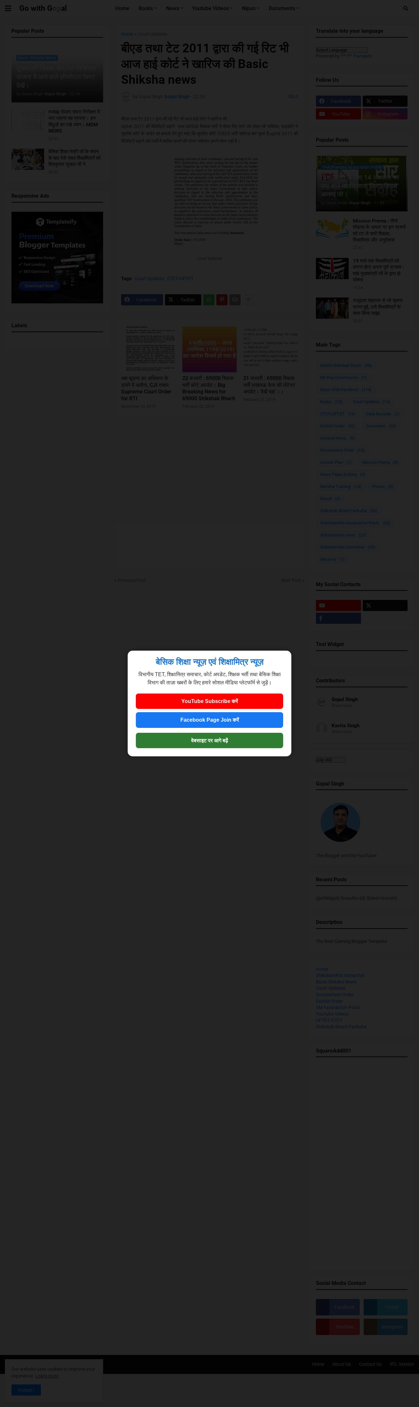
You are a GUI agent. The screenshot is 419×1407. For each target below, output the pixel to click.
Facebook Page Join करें (209, 720)
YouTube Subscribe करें (209, 701)
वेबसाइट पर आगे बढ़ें (209, 740)
